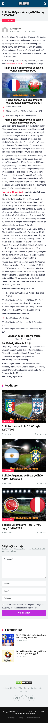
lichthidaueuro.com (21, 712)
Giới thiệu (11, 718)
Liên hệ (20, 718)
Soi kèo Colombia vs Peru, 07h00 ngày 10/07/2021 (21, 526)
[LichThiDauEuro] (24, 3)
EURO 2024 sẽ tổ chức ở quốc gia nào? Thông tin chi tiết (31, 636)
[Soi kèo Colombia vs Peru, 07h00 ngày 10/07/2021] (24, 504)
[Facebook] (17, 698)
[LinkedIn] (24, 698)
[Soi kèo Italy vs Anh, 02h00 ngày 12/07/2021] (24, 406)
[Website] (31, 698)
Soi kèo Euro (8, 20)
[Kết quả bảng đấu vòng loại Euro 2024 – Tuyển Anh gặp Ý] (8, 662)
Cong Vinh (16, 29)
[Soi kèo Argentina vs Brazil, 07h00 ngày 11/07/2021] (24, 455)
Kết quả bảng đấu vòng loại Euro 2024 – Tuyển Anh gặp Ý (31, 652)
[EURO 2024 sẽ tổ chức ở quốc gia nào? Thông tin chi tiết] (8, 646)
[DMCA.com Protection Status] (24, 683)
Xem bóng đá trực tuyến (13, 192)
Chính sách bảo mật (33, 718)
